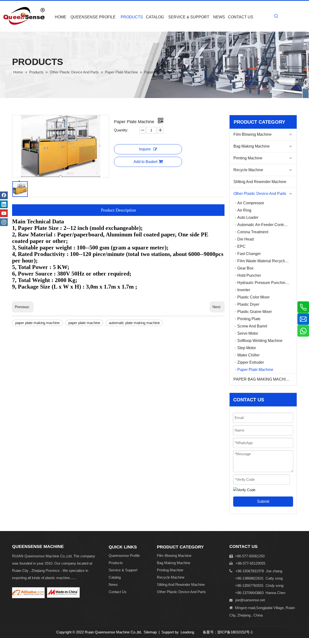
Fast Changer (249, 254)
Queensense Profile (124, 555)
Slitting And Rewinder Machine (259, 182)
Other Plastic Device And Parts (259, 193)
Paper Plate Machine (255, 370)
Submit (263, 501)
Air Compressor (250, 203)
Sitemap (150, 632)
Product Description (118, 210)
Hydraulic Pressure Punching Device (267, 283)
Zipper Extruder (250, 362)
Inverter (243, 290)
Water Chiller (248, 355)
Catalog (115, 577)
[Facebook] (4, 195)
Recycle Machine (248, 170)
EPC (241, 246)
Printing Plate (248, 319)
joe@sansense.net (250, 600)
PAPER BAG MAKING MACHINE (262, 379)
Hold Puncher (249, 275)
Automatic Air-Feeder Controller (264, 225)
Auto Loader (247, 217)
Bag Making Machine (251, 146)
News (113, 584)
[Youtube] (4, 213)
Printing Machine (247, 158)
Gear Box (245, 268)
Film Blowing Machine (252, 134)
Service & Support (123, 570)
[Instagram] (4, 222)
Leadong (187, 632)
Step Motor (246, 348)
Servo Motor (247, 333)
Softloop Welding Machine (259, 341)
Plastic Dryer (248, 304)
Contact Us (117, 592)
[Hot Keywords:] (276, 16)
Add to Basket (145, 162)
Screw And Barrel (252, 326)
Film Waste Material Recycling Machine (267, 261)
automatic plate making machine (134, 323)
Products (116, 563)
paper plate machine (84, 323)
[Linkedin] (4, 204)
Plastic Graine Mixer (254, 312)
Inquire (145, 149)
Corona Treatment (252, 232)
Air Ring (244, 210)
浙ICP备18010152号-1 (235, 632)
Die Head (245, 239)
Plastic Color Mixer (253, 297)
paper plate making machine (37, 323)
